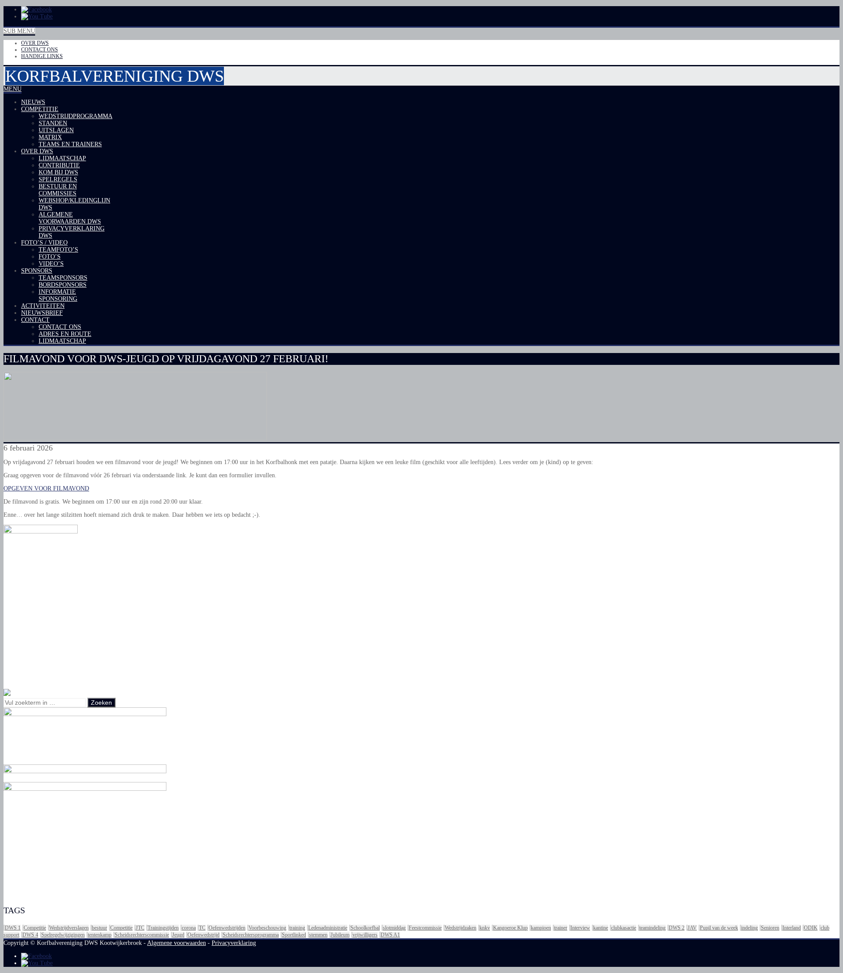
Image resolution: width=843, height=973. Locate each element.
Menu (13, 89)
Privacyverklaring (234, 943)
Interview (580, 928)
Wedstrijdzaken (460, 928)
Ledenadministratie (327, 928)
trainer (560, 928)
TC (202, 928)
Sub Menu (19, 31)
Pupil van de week (719, 928)
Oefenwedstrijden (227, 928)
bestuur (99, 928)
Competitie (35, 928)
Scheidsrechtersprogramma (251, 935)
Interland (791, 928)
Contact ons (39, 50)
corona (189, 928)
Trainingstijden (163, 928)
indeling (749, 928)
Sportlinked (294, 935)
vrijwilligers (365, 935)
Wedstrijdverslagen (69, 928)
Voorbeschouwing (267, 928)
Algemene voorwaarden (176, 943)
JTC (140, 928)
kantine (600, 928)
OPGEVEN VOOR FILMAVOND (46, 488)
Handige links (42, 56)
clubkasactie (623, 928)
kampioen (541, 928)
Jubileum (340, 935)
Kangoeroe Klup (510, 928)
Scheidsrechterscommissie (142, 935)
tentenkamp (100, 935)
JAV (692, 928)
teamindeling (652, 928)
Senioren (770, 928)
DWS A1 (390, 935)
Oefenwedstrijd (203, 935)
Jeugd (178, 935)
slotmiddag (394, 928)
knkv (484, 928)
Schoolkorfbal (365, 928)
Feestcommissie (425, 928)
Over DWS (35, 43)
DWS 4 (30, 935)
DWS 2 (676, 928)
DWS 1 (13, 928)
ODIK (811, 928)
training (297, 928)
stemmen (318, 935)
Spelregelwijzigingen (63, 935)
